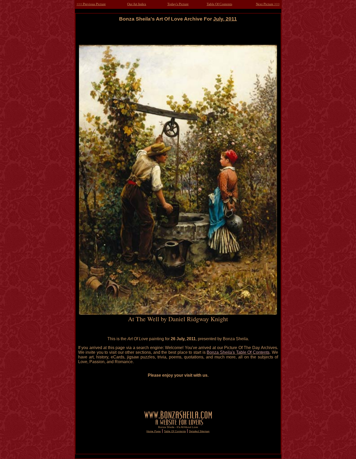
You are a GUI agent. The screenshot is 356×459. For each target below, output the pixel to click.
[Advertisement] (178, 33)
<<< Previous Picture (91, 4)
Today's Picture (178, 4)
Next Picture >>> (268, 4)
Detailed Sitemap (199, 431)
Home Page (153, 431)
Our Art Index (136, 4)
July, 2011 (225, 19)
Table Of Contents (219, 4)
